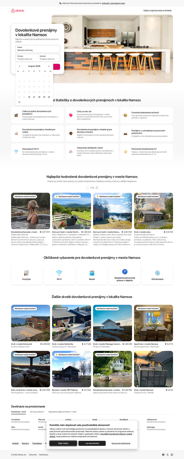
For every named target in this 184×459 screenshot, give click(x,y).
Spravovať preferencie (121, 443)
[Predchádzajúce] (87, 188)
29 (44, 97)
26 (29, 97)
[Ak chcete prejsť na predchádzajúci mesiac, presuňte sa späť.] (19, 66)
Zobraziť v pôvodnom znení (113, 3)
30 (49, 97)
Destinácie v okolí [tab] (18, 412)
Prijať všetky (63, 443)
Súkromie (33, 455)
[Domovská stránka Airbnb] (17, 11)
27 (34, 97)
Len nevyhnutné (92, 443)
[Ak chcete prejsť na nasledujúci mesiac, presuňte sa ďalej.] (49, 66)
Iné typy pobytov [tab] (37, 412)
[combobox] (37, 50)
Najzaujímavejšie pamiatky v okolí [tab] (62, 412)
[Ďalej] (97, 188)
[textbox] (26, 59)
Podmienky (43, 455)
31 (19, 102)
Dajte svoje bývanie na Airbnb (157, 10)
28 (39, 97)
